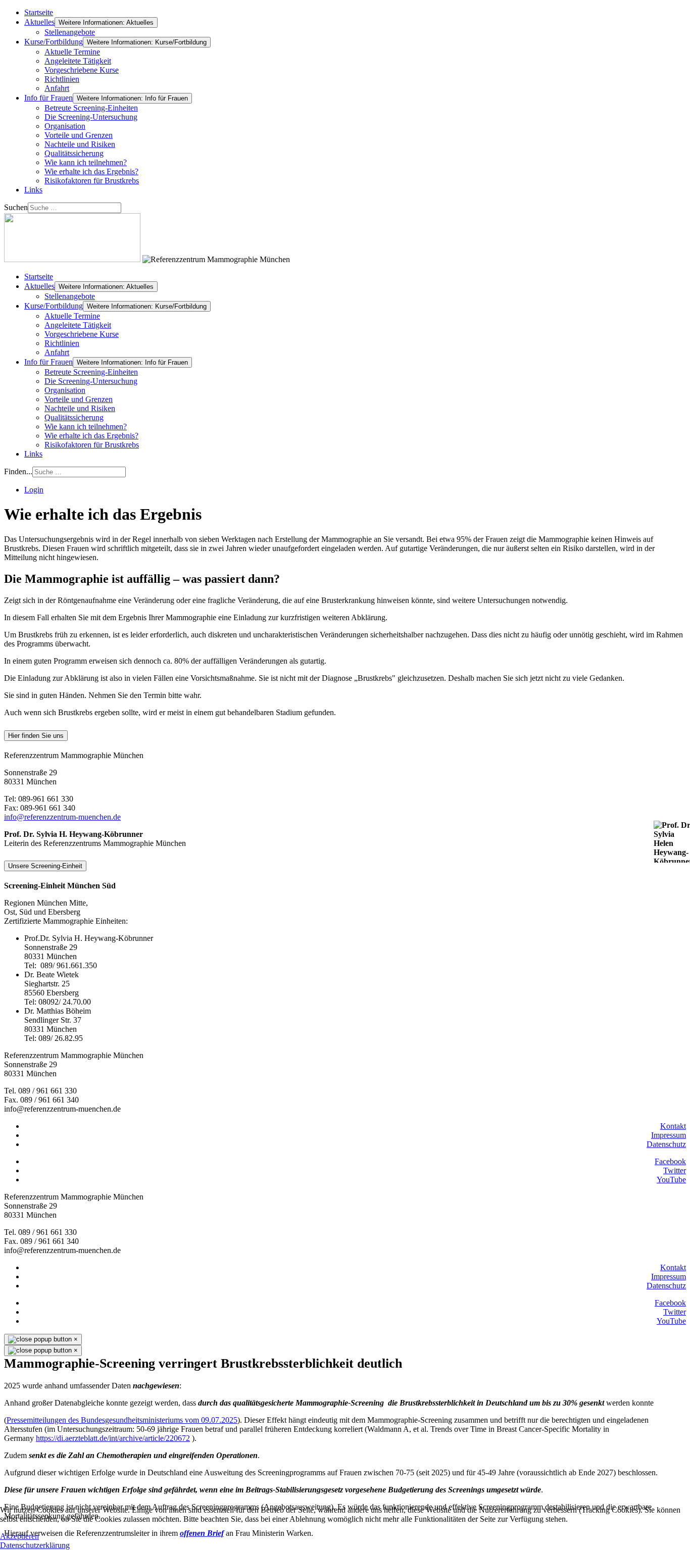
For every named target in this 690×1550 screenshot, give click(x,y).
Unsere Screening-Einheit (45, 866)
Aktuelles (39, 22)
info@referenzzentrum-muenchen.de (62, 817)
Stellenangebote (69, 32)
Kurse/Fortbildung (53, 41)
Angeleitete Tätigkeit (77, 61)
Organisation (64, 126)
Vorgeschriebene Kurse (81, 70)
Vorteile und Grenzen (78, 135)
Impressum (668, 1135)
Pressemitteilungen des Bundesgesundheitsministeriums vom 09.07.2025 (122, 1420)
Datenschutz (666, 1144)
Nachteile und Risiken (79, 144)
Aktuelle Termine (72, 51)
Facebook (670, 1161)
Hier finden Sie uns (36, 735)
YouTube (671, 1179)
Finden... (18, 471)
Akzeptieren (19, 1536)
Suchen (16, 207)
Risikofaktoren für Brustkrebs (91, 180)
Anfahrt (56, 88)
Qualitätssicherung (74, 153)
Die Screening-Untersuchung (90, 117)
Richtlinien (61, 79)
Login (33, 489)
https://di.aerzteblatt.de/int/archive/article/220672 (113, 1438)
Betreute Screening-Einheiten (91, 108)
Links (33, 189)
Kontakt (673, 1126)
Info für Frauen (48, 97)
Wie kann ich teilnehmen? (85, 162)
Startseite (38, 12)
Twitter (674, 1170)
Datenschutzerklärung (35, 1545)
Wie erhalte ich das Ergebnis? (91, 171)
